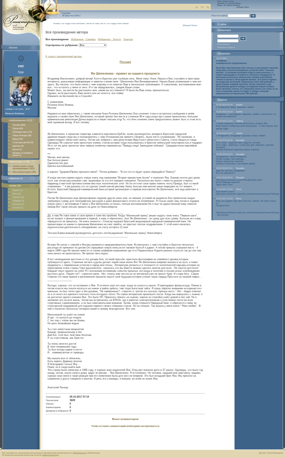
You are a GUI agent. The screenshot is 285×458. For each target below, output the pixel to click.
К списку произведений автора (64, 56)
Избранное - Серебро (83, 39)
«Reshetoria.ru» (79, 453)
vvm (21, 65)
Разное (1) (18, 190)
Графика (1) (18, 200)
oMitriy (239, 121)
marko (239, 105)
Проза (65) (18, 128)
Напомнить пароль (226, 47)
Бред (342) (18, 139)
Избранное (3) (16, 178)
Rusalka (240, 140)
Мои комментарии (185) (24, 172)
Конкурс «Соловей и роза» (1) (23, 154)
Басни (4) (17, 149)
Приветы (222, 100)
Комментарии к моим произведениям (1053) (24, 167)
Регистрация (224, 44)
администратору (50, 455)
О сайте (222, 24)
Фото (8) (17, 193)
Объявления (224, 53)
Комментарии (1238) (19, 161)
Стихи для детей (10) (23, 142)
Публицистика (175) (22, 132)
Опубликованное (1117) (20, 120)
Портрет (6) (18, 197)
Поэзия (125, 62)
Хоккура (128, 39)
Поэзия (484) (19, 125)
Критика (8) (18, 146)
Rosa (238, 189)
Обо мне (13, 47)
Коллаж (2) (18, 207)
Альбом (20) (15, 186)
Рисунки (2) (18, 204)
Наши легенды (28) (22, 135)
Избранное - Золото (109, 39)
